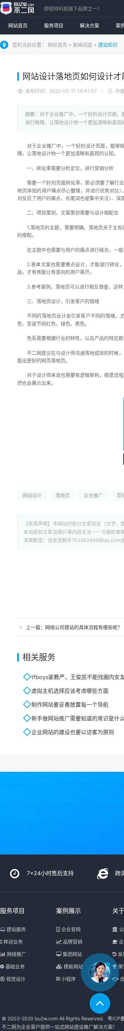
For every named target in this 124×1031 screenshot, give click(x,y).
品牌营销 (72, 941)
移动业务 (12, 941)
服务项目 (53, 25)
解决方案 (89, 25)
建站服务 (15, 929)
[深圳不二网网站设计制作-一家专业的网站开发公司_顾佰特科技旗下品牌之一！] (17, 8)
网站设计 (32, 495)
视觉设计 (15, 979)
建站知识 (107, 45)
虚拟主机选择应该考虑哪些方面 (69, 690)
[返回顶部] (100, 1003)
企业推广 (93, 495)
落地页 (62, 495)
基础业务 (14, 966)
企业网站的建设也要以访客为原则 (72, 732)
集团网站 (71, 954)
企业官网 (70, 929)
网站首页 (18, 25)
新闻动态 (83, 45)
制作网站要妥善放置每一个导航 (69, 704)
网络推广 (16, 954)
